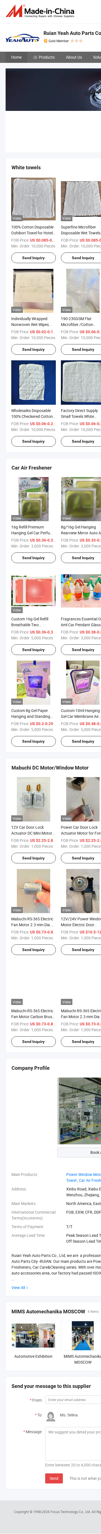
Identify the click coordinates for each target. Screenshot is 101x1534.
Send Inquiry (33, 258)
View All (18, 1287)
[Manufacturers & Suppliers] (41, 11)
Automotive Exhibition (33, 1356)
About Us (74, 57)
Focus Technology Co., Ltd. (71, 1511)
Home (16, 57)
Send (54, 1478)
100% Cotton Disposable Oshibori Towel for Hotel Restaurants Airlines (32, 232)
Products (47, 57)
